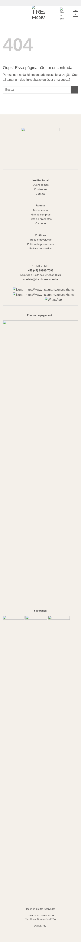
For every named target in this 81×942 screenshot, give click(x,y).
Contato (40, 193)
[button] (5, 12)
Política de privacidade (40, 244)
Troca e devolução (41, 239)
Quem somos (41, 184)
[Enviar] (74, 89)
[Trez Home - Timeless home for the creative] (38, 12)
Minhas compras (40, 214)
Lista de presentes (41, 219)
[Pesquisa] (11, 12)
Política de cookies (40, 248)
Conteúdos (40, 189)
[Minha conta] (68, 14)
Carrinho (40, 223)
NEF (45, 925)
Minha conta (40, 210)
